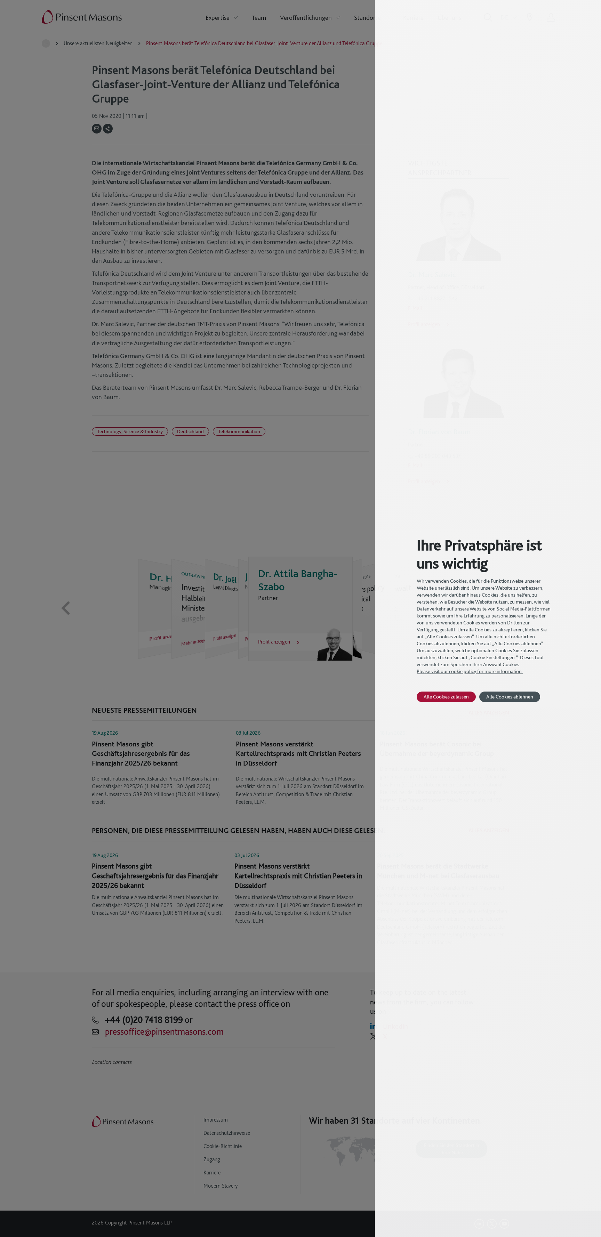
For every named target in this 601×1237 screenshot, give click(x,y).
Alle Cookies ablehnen (509, 697)
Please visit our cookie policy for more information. (470, 671)
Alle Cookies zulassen (446, 697)
